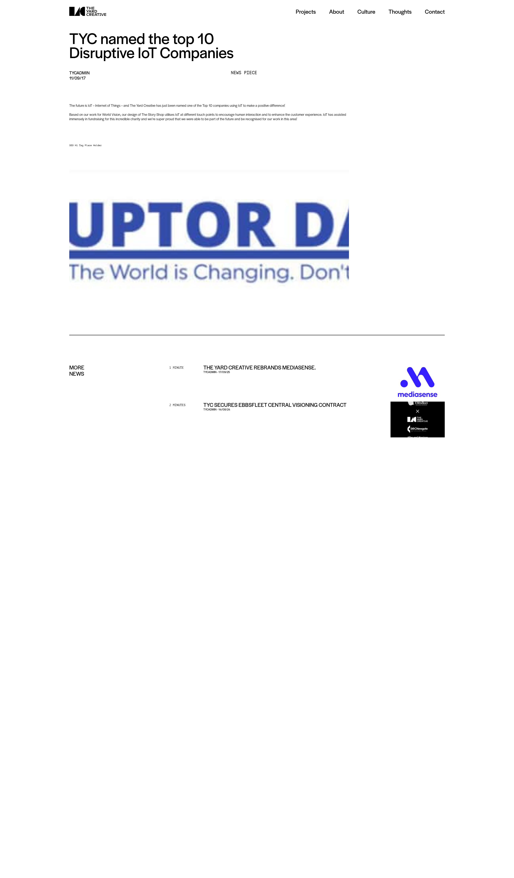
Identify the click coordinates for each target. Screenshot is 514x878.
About (336, 11)
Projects (306, 11)
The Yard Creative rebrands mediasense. (259, 367)
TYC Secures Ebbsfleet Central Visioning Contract (275, 404)
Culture (366, 11)
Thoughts (400, 11)
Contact (435, 11)
